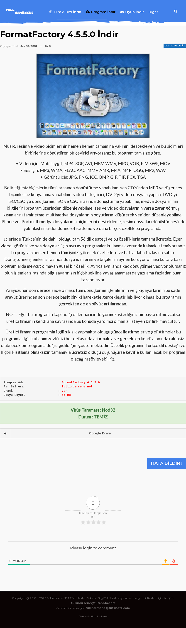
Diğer (153, 12)
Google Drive (100, 433)
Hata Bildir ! (166, 463)
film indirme (99, 616)
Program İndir (103, 12)
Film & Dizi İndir (67, 12)
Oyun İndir (134, 12)
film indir (85, 616)
